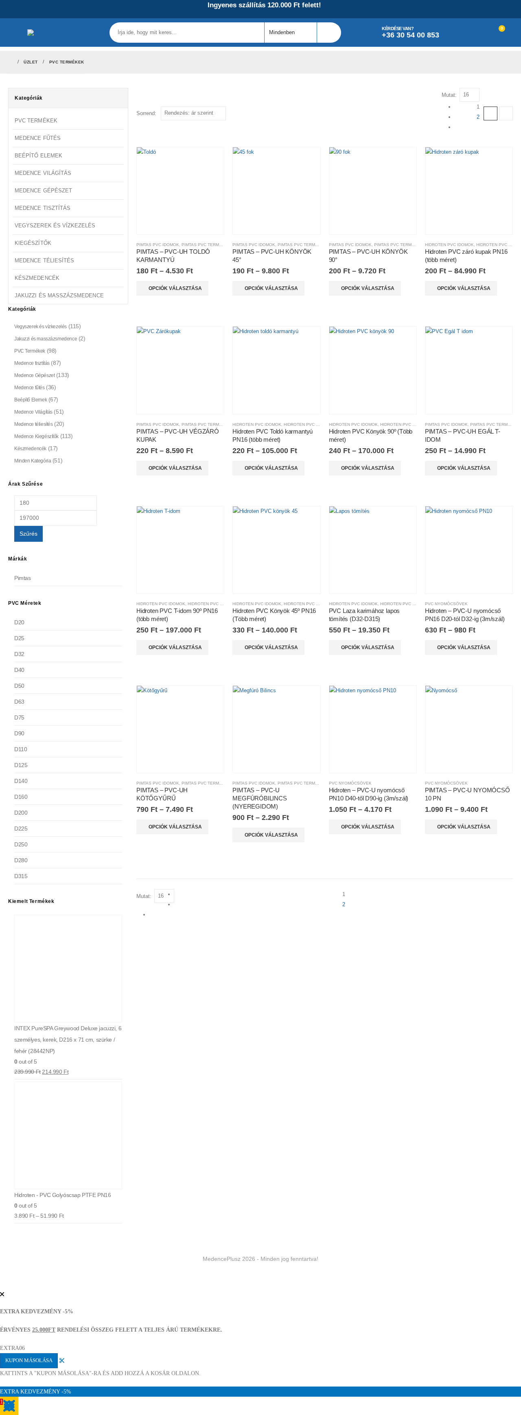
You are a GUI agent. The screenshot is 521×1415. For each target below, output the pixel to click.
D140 (20, 781)
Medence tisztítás (32, 363)
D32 (19, 654)
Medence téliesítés (33, 424)
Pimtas (22, 578)
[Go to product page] (180, 190)
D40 (19, 670)
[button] (490, 113)
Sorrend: (146, 113)
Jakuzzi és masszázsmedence (45, 339)
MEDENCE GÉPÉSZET (43, 191)
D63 (19, 701)
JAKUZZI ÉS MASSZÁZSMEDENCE (59, 295)
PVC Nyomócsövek (446, 604)
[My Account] (459, 32)
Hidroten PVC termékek (311, 424)
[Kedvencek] (478, 32)
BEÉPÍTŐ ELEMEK (38, 156)
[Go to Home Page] (10, 62)
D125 (20, 765)
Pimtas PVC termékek (206, 244)
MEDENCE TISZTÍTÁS (42, 208)
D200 (20, 812)
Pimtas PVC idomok (157, 244)
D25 (19, 638)
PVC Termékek (29, 351)
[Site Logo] (49, 32)
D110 (20, 749)
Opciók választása (175, 288)
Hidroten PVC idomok (449, 244)
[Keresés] (328, 32)
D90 (19, 733)
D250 (20, 844)
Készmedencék (30, 448)
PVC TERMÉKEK (36, 121)
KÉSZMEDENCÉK (37, 278)
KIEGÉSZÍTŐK (33, 243)
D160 (20, 797)
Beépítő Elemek (30, 400)
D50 (19, 685)
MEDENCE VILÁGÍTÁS (43, 173)
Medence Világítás (33, 412)
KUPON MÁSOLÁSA (29, 1360)
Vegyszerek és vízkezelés (40, 326)
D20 (19, 622)
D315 (20, 876)
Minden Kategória (32, 461)
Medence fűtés (29, 387)
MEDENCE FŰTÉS (38, 138)
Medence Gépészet (34, 375)
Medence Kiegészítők (36, 436)
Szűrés (28, 533)
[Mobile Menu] (17, 32)
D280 (20, 860)
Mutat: (449, 95)
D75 (19, 717)
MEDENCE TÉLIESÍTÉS (44, 260)
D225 (20, 828)
